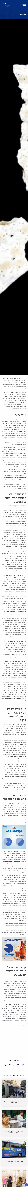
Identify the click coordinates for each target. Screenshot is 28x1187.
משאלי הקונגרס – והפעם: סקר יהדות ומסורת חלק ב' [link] (14, 1162)
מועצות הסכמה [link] (17, 926)
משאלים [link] (23, 15)
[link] (26, 1184)
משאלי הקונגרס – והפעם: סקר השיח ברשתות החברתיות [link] (14, 1132)
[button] (22, 4)
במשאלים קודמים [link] (9, 728)
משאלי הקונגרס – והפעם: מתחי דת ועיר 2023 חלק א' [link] (14, 1102)
